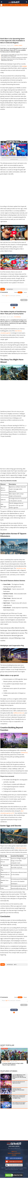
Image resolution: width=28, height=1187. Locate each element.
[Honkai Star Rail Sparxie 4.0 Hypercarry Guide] (6, 1084)
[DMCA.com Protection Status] (14, 1176)
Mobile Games (18, 45)
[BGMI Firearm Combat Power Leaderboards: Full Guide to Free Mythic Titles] (6, 1098)
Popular (25, 292)
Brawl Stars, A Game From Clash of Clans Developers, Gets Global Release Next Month (13, 59)
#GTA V (11, 5)
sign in (7, 295)
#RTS (15, 964)
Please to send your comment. (11, 295)
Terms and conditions (14, 1153)
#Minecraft (6, 5)
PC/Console (17, 317)
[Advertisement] (14, 22)
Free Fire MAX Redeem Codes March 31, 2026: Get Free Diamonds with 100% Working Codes (19, 1076)
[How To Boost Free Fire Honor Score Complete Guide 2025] (6, 1105)
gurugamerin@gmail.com (14, 1148)
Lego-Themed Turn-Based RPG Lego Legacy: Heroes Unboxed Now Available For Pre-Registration (14, 55)
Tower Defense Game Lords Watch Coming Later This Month (14, 57)
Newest (20, 292)
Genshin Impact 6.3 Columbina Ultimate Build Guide (18, 1090)
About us (14, 1151)
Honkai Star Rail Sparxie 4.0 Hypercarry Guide (18, 1082)
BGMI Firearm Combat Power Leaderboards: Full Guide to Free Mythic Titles (18, 1097)
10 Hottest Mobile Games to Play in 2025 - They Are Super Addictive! (13, 1064)
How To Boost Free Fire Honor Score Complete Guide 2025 (18, 1103)
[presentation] (5, 289)
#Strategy (10, 289)
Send (24, 300)
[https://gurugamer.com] (14, 1143)
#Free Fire (17, 5)
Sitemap (14, 1155)
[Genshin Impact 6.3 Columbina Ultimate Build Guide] (6, 1091)
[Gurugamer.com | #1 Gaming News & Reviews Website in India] (14, 2)
